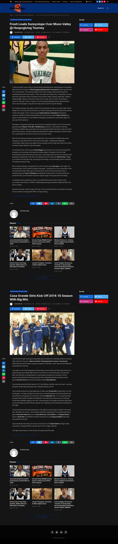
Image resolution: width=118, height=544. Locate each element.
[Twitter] (3, 95)
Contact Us (65, 1)
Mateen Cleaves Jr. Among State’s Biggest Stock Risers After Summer (64, 242)
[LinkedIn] (3, 98)
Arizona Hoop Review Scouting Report (20, 19)
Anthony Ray (19, 32)
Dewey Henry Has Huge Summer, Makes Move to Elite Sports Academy (18, 265)
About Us (101, 8)
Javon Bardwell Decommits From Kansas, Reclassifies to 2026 (20, 242)
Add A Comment (42, 277)
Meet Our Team (56, 1)
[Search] (107, 1)
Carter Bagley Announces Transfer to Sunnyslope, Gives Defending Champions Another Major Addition (64, 265)
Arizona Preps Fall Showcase (42, 1)
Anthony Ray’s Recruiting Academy (23, 1)
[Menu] (11, 1)
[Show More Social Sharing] (49, 37)
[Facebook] (3, 91)
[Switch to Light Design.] (107, 8)
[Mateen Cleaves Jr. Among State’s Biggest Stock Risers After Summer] (64, 232)
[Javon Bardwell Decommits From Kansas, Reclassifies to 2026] (20, 232)
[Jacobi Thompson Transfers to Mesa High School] (42, 255)
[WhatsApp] (3, 102)
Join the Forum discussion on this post (24, 196)
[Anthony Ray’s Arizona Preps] (17, 8)
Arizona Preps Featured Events (18, 291)
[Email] (3, 109)
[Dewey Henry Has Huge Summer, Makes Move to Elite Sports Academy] (20, 255)
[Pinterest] (3, 106)
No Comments (57, 32)
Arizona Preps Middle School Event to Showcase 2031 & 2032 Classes (42, 242)
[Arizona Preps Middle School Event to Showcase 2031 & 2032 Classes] (42, 232)
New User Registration (76, 1)
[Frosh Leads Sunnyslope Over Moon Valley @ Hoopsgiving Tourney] (42, 62)
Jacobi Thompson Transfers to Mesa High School (42, 264)
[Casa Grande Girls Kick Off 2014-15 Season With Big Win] (42, 334)
